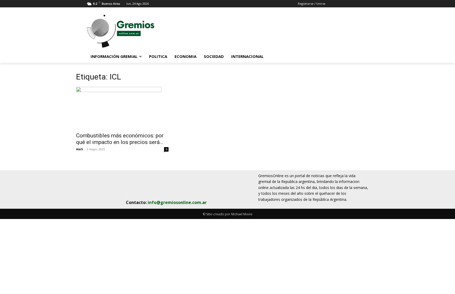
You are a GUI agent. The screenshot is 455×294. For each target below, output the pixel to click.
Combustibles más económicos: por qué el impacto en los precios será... (120, 138)
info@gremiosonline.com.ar (177, 202)
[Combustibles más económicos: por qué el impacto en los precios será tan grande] (122, 108)
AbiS (79, 149)
